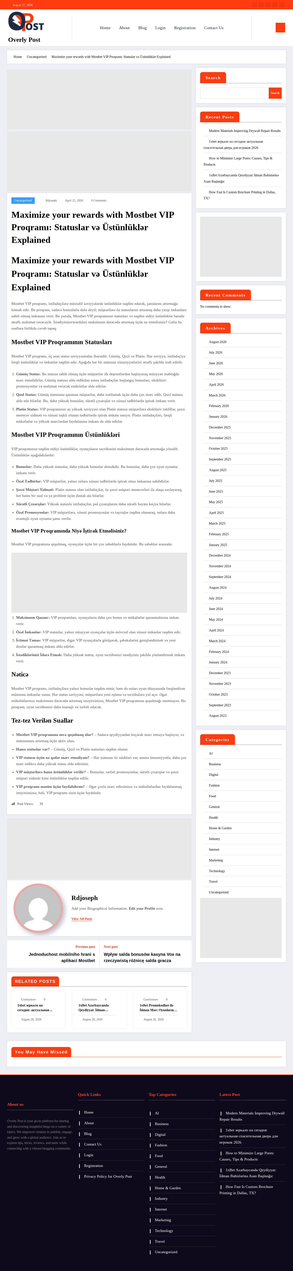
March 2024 (217, 641)
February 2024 (219, 652)
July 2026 (215, 352)
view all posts (81, 919)
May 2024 (216, 619)
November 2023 (220, 683)
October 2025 (218, 448)
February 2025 (219, 534)
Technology (217, 871)
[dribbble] (268, 4)
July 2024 (215, 598)
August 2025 (218, 470)
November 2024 (220, 566)
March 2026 (217, 395)
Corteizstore (28, 999)
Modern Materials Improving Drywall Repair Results (245, 131)
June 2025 (216, 491)
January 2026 (218, 416)
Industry (214, 839)
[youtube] (281, 4)
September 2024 (220, 577)
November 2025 (220, 438)
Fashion (214, 785)
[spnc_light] (267, 27)
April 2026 (216, 384)
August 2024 (218, 587)
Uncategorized (23, 200)
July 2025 (215, 481)
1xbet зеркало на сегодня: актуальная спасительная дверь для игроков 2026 (35, 1008)
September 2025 (220, 459)
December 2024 (220, 555)
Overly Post (24, 39)
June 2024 (216, 609)
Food (212, 796)
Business (215, 764)
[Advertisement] (99, 100)
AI (211, 753)
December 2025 (220, 427)
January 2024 (218, 662)
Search (213, 77)
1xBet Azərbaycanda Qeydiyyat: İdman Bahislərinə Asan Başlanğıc (94, 1008)
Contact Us (214, 27)
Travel (213, 881)
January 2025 (218, 545)
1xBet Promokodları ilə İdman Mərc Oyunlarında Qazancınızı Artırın (158, 1008)
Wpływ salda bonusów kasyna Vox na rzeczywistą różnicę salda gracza (142, 957)
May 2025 (216, 502)
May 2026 (216, 374)
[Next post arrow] (185, 954)
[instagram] (275, 4)
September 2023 (220, 705)
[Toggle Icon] (280, 27)
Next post (111, 947)
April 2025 (216, 512)
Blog (142, 27)
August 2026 (218, 342)
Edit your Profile (142, 908)
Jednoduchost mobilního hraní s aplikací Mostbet (62, 957)
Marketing (216, 860)
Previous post (85, 947)
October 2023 (218, 694)
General (214, 807)
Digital (213, 774)
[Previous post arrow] (13, 954)
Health (213, 817)
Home (105, 27)
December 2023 (220, 673)
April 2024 (216, 630)
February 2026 (219, 406)
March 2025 (217, 523)
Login (160, 27)
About (124, 27)
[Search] (259, 27)
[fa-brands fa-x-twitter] (261, 4)
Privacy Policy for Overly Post (108, 1176)
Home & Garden (220, 828)
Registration (185, 27)
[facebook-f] (254, 4)
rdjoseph (51, 200)
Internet (214, 849)
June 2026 (216, 363)
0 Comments (98, 200)
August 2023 (218, 715)
